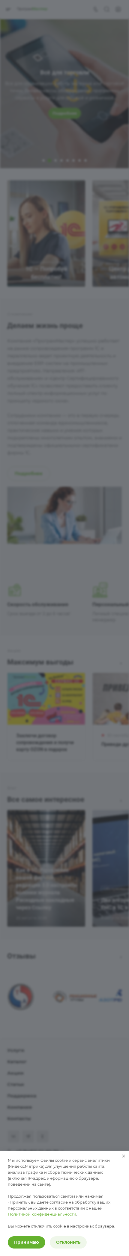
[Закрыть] (123, 1156)
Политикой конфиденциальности (42, 1214)
